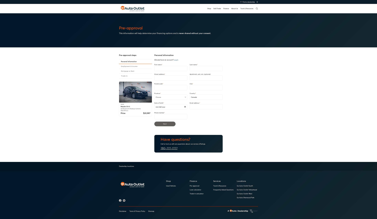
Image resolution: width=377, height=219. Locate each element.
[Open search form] (257, 8)
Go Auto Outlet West (244, 194)
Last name (194, 64)
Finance (226, 8)
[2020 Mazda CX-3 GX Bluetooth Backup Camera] (135, 92)
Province (157, 93)
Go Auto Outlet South (245, 186)
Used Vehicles (171, 186)
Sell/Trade (217, 8)
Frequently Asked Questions (223, 190)
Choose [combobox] (158, 97)
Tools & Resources (246, 8)
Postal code (158, 84)
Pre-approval (194, 186)
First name (158, 64)
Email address (195, 103)
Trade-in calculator (197, 194)
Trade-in (124, 76)
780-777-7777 (169, 148)
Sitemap (151, 211)
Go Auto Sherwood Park (245, 198)
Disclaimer (122, 211)
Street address (159, 74)
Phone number (159, 113)
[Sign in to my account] (257, 2)
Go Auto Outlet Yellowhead (247, 190)
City (191, 84)
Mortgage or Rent (127, 71)
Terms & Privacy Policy (137, 211)
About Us (234, 8)
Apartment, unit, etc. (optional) (200, 74)
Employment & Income (129, 66)
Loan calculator (195, 190)
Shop (209, 8)
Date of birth (159, 103)
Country (193, 93)
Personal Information (129, 61)
